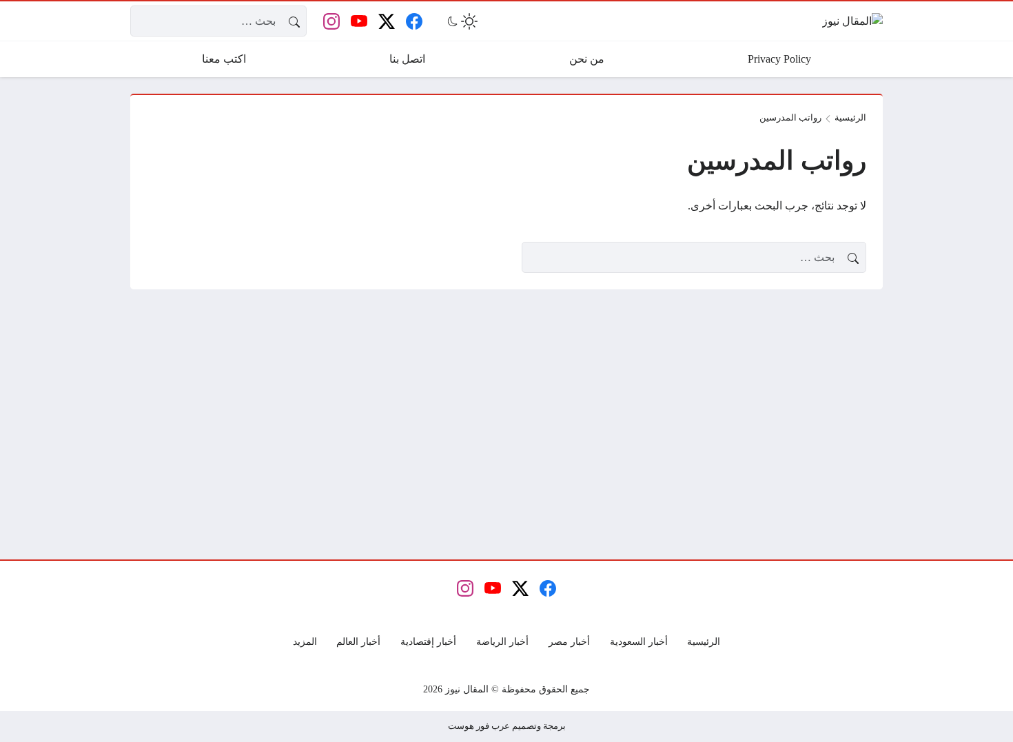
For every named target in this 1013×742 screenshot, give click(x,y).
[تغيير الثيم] (461, 21)
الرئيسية (850, 118)
